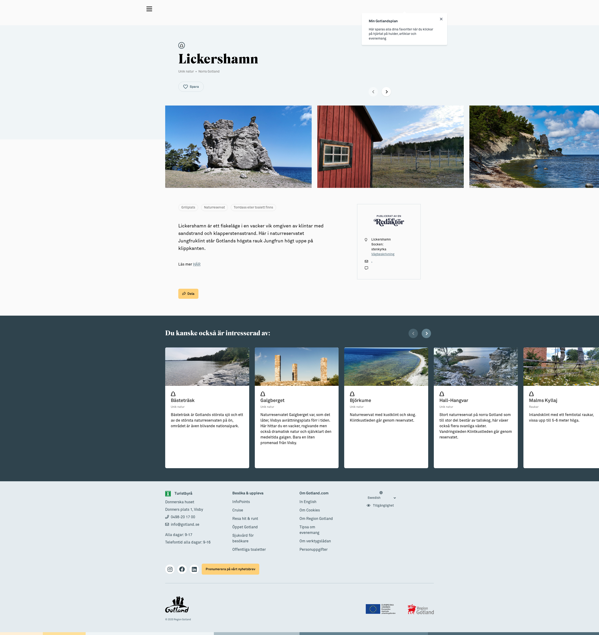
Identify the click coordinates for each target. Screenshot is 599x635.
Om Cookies (310, 510)
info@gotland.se (185, 524)
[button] (373, 91)
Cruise (237, 510)
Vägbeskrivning (382, 254)
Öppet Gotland (245, 527)
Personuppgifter (314, 549)
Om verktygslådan (315, 541)
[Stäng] (441, 19)
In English (308, 502)
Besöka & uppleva (247, 493)
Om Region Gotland (316, 519)
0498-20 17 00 (183, 517)
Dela (190, 293)
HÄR (197, 264)
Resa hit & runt (245, 519)
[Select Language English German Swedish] (382, 495)
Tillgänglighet (383, 505)
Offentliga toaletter (249, 549)
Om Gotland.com (314, 493)
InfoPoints (241, 502)
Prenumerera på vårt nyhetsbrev (230, 569)
